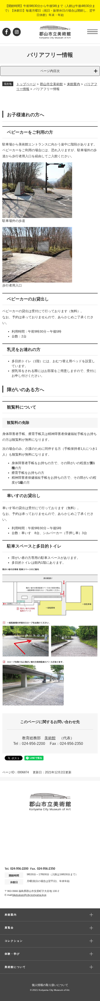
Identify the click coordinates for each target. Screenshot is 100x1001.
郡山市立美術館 (51, 84)
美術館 (50, 738)
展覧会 (9, 927)
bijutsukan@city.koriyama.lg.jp (29, 895)
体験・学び (12, 953)
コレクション (14, 940)
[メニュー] (92, 32)
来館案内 (73, 84)
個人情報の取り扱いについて (50, 985)
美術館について (15, 967)
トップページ (26, 84)
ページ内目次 (50, 71)
